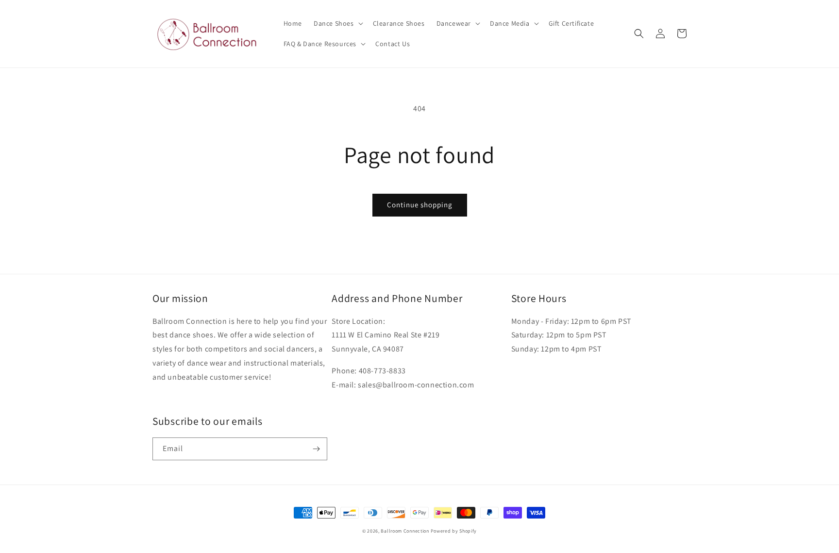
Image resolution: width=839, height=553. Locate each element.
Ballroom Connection (405, 531)
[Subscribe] (316, 448)
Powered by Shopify (454, 531)
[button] (337, 23)
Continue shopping (420, 204)
